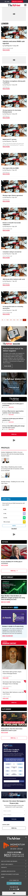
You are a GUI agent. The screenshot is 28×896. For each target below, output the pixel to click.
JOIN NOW (22, 781)
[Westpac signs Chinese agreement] (14, 186)
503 (18, 320)
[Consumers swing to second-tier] (14, 243)
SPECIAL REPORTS (9, 607)
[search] (26, 837)
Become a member (17, 1)
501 (11, 320)
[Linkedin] (14, 889)
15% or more (7, 521)
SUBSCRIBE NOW (14, 387)
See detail (14, 528)
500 (8, 320)
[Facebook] (10, 889)
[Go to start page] (2, 320)
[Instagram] (16, 889)
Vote (14, 525)
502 (14, 320)
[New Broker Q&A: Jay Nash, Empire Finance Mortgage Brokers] (14, 657)
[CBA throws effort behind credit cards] (14, 270)
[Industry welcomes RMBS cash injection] (14, 32)
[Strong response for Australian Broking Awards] (14, 101)
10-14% (5, 517)
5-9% (5, 513)
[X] (12, 889)
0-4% (5, 509)
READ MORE (6, 50)
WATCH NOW (4, 565)
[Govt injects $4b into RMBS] (14, 159)
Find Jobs (14, 819)
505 (24, 320)
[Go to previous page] (5, 320)
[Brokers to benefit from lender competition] (14, 214)
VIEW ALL (14, 434)
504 (21, 320)
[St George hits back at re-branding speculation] (14, 297)
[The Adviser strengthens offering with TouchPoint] (14, 72)
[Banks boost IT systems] (14, 130)
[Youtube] (18, 889)
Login (7, 1)
